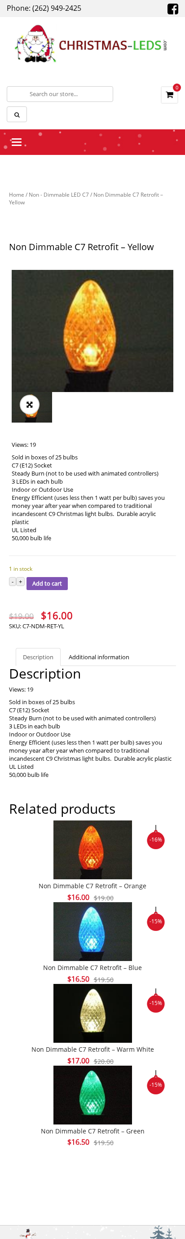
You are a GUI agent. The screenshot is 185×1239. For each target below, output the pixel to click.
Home (16, 194)
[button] (30, 405)
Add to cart (47, 583)
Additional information (99, 657)
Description (38, 657)
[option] (92, 331)
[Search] (17, 114)
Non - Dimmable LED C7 (59, 194)
